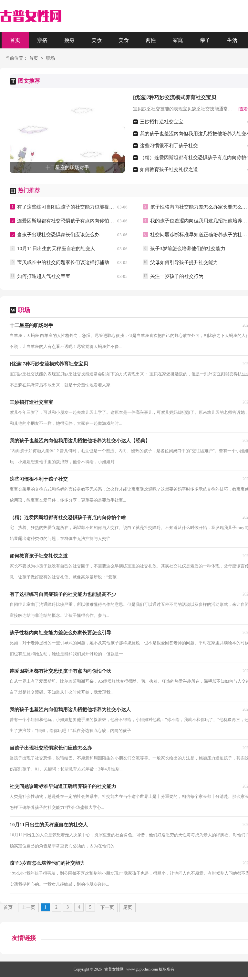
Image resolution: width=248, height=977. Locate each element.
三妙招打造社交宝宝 (161, 121)
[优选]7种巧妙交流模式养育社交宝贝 (174, 97)
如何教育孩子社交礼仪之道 (169, 169)
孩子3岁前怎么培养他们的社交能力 (187, 248)
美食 (124, 40)
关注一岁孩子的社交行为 (176, 276)
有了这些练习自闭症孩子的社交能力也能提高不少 (70, 206)
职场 (50, 58)
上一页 (28, 907)
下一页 (107, 907)
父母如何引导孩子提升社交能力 (184, 262)
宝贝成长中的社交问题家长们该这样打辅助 (63, 262)
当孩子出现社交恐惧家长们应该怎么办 (58, 234)
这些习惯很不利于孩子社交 (169, 145)
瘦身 (69, 40)
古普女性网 (114, 969)
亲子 (205, 40)
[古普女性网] (30, 16)
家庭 (178, 40)
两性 (151, 40)
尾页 (127, 907)
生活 (232, 40)
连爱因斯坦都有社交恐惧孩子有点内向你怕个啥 (68, 220)
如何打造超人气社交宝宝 (43, 276)
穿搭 (42, 40)
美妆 (96, 40)
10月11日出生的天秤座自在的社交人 (56, 248)
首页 (15, 40)
